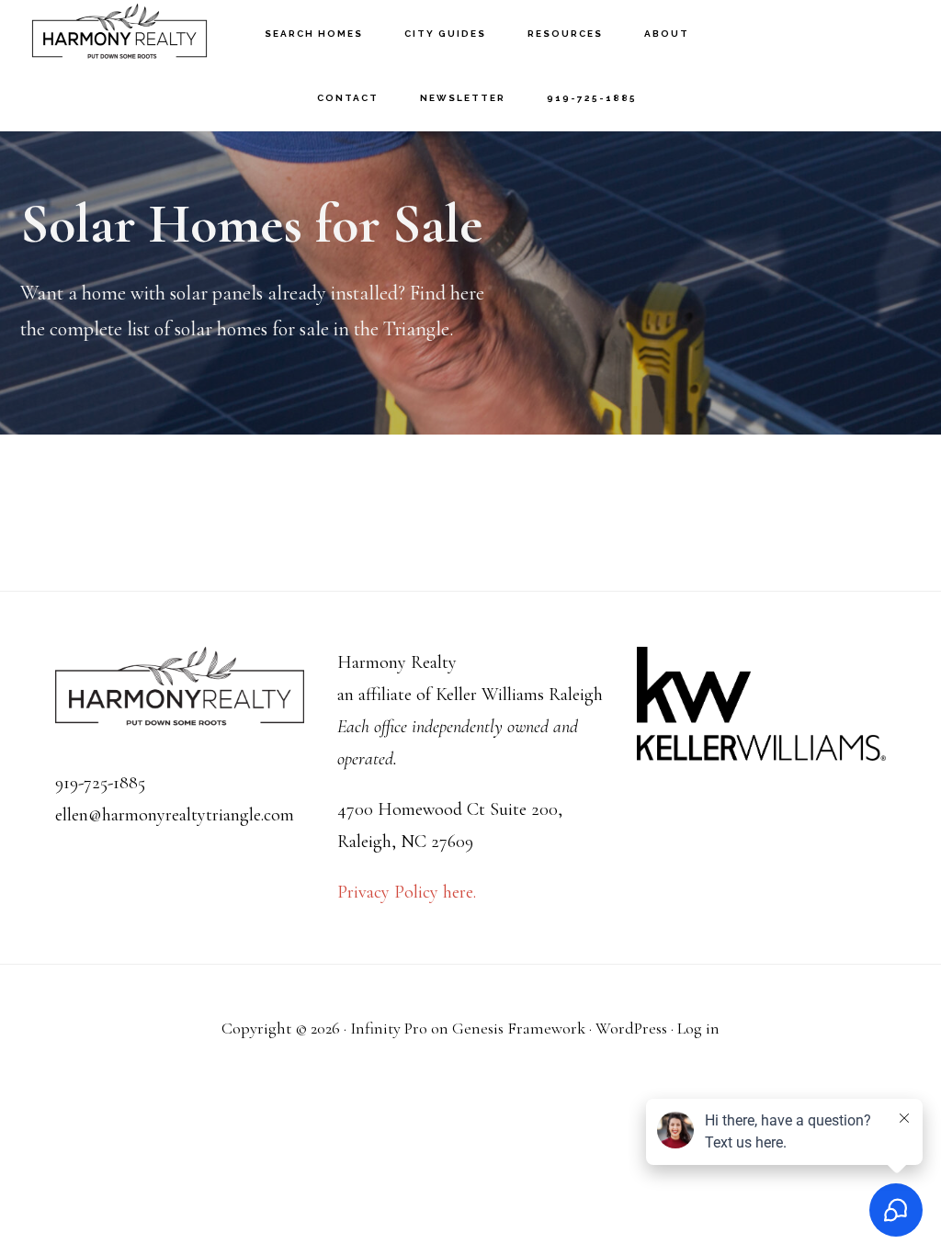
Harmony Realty (119, 32)
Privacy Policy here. (406, 892)
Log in (698, 1028)
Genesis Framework (518, 1028)
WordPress (631, 1028)
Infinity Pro (388, 1028)
